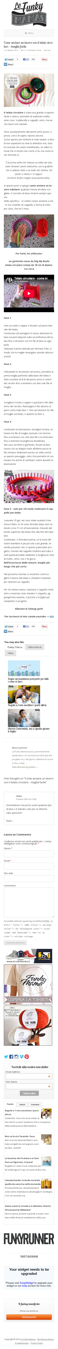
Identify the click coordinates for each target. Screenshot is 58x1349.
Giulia (19, 796)
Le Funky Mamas (28, 1339)
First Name (27, 1082)
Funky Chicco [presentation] (15, 647)
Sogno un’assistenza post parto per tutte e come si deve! (28, 680)
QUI (52, 616)
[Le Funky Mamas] (29, 14)
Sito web (8, 873)
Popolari (10, 1104)
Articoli (22, 1105)
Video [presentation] (11, 653)
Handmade (31, 50)
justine (48, 50)
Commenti (35, 1105)
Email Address (27, 1072)
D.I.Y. (24, 50)
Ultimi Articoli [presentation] (34, 647)
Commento (10, 885)
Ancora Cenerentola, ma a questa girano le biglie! (29, 730)
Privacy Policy (37, 1343)
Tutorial (38, 50)
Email (7, 860)
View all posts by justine (25, 766)
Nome (8, 848)
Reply (9, 820)
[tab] (15, 647)
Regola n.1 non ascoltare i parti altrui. (27, 705)
